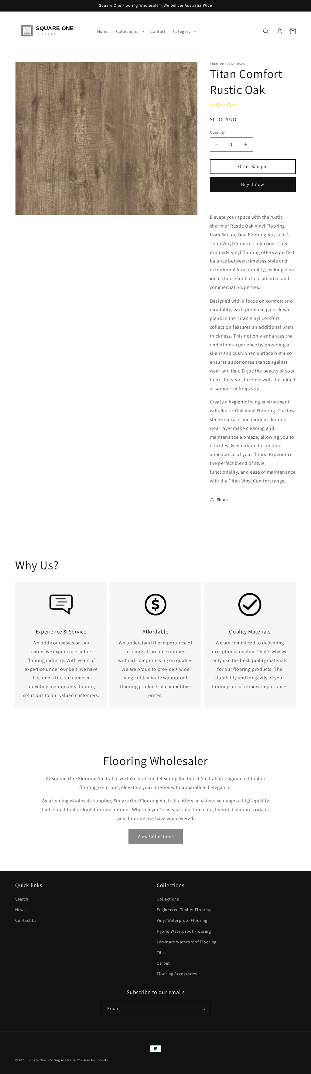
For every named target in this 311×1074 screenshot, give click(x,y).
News (20, 909)
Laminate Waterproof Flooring (187, 942)
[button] (129, 31)
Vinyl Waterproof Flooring (182, 920)
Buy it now (252, 184)
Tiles (161, 952)
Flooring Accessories (177, 973)
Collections (168, 899)
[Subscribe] (203, 1009)
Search (22, 899)
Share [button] (222, 499)
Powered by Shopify (92, 1060)
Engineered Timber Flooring (184, 909)
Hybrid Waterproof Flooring (184, 931)
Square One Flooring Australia (52, 1060)
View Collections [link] (156, 836)
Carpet (163, 963)
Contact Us (26, 920)
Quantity (217, 132)
